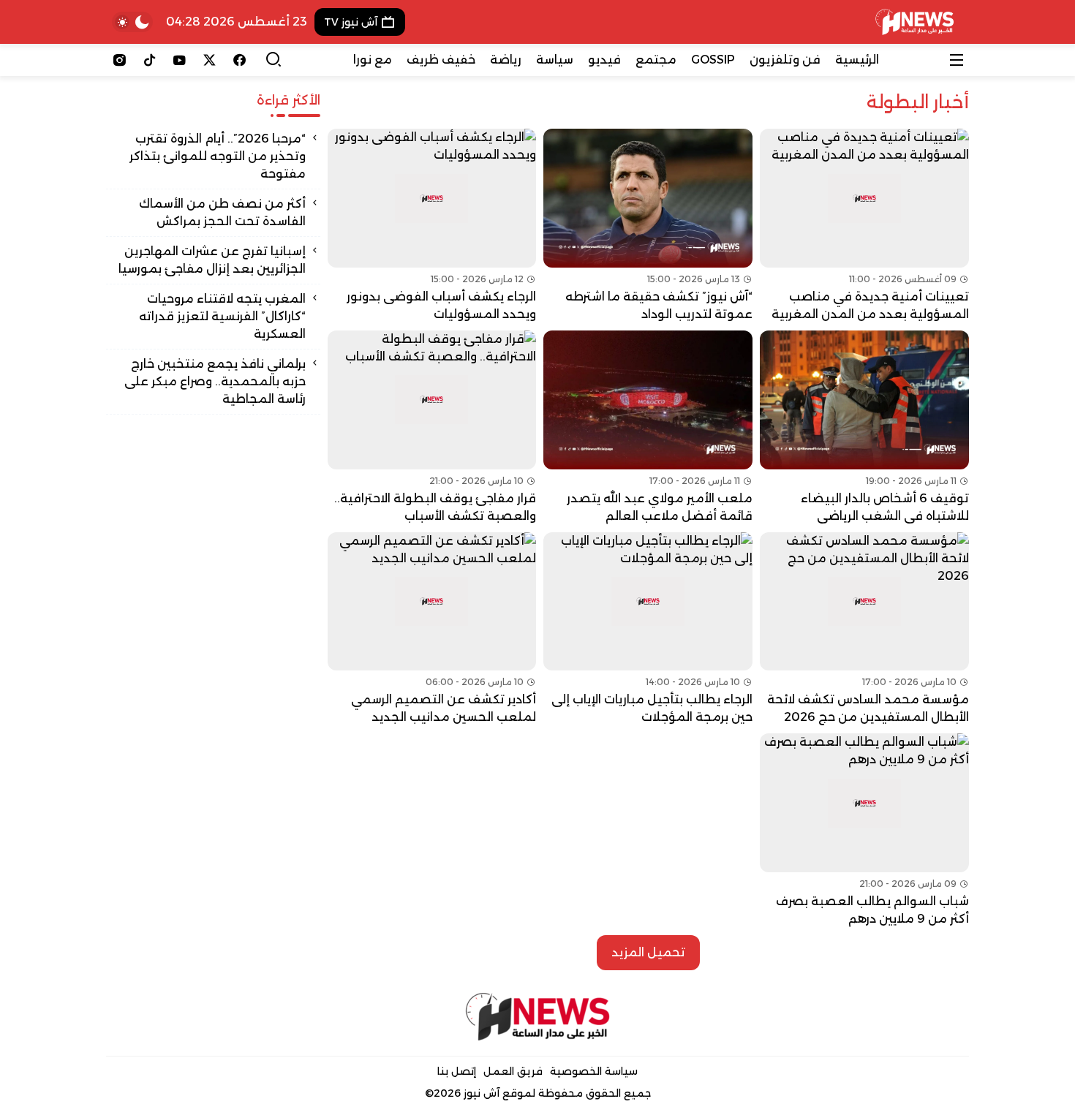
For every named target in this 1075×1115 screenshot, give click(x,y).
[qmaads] (537, 1016)
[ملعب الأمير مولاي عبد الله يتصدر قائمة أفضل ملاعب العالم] (647, 427)
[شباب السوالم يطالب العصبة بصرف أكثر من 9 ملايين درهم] (864, 830)
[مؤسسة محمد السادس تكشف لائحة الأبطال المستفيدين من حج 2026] (864, 629)
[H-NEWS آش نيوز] (914, 22)
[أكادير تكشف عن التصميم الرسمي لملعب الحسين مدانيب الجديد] (432, 629)
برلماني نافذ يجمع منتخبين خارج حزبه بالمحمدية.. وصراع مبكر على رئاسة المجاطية (215, 381)
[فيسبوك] (239, 60)
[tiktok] (149, 60)
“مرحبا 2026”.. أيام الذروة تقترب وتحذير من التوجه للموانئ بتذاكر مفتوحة (217, 156)
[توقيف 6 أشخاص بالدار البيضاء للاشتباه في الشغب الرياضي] (864, 427)
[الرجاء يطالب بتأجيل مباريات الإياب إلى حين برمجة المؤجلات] (647, 629)
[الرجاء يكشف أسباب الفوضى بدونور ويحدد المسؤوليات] (432, 226)
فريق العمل (513, 1071)
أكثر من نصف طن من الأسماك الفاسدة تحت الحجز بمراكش (222, 212)
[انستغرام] (119, 60)
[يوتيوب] (179, 60)
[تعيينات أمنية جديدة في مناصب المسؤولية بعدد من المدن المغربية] (864, 226)
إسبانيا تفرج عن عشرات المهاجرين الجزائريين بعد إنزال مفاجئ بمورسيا (212, 260)
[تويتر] (209, 60)
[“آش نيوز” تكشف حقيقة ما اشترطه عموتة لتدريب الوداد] (647, 226)
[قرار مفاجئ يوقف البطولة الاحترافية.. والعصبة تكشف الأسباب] (432, 427)
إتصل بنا (456, 1071)
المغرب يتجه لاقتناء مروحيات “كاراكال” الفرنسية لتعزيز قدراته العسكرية (222, 316)
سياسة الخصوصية (594, 1071)
